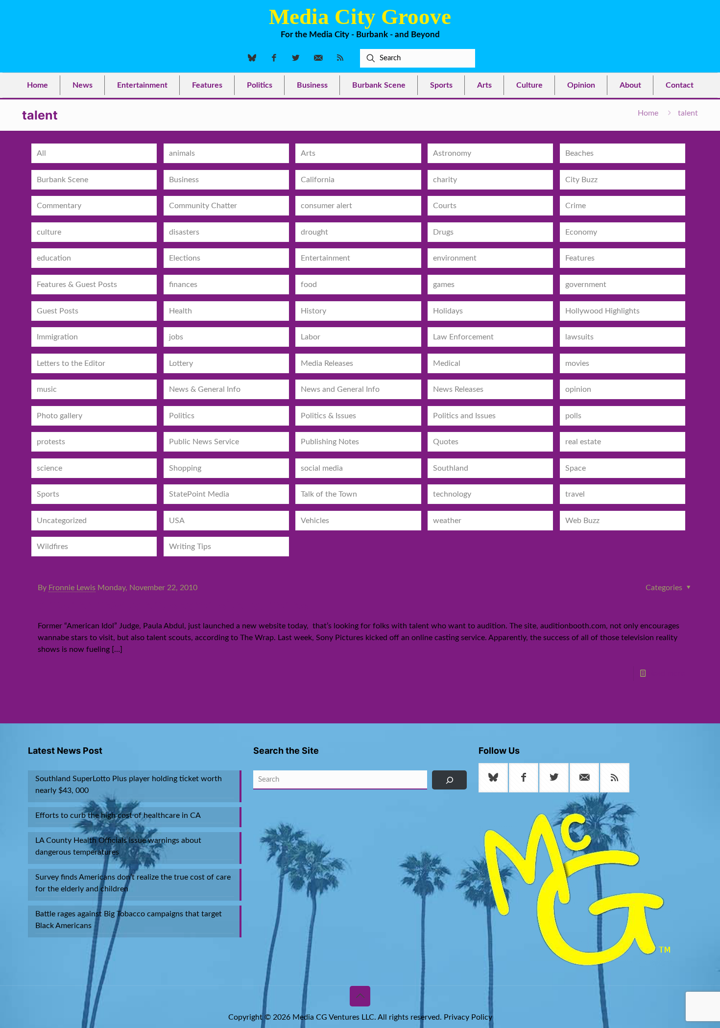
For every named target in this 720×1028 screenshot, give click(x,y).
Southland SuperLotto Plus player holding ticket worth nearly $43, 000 (128, 784)
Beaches (579, 153)
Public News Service (204, 442)
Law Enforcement (463, 337)
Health (180, 311)
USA (177, 521)
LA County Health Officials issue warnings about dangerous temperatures (118, 846)
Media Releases (327, 363)
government (585, 284)
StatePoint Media (199, 494)
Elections (184, 258)
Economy (581, 232)
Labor (310, 337)
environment (455, 258)
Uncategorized (62, 521)
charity (445, 180)
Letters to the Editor (71, 363)
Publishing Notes (330, 442)
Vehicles (315, 521)
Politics (181, 416)
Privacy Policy (468, 1017)
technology (452, 494)
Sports (48, 494)
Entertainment (325, 258)
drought (314, 232)
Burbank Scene (62, 180)
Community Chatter (203, 206)
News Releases (458, 389)
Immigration (57, 337)
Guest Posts (57, 311)
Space (575, 468)
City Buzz (581, 180)
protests (51, 442)
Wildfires (52, 546)
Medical (446, 363)
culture (49, 232)
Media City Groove (360, 16)
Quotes (445, 442)
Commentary (59, 206)
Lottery (181, 363)
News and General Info (340, 389)
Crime (575, 206)
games (444, 284)
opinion (578, 389)
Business (184, 180)
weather (447, 521)
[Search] (449, 779)
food (309, 284)
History (313, 311)
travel (575, 494)
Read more (666, 673)
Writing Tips (190, 546)
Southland (450, 468)
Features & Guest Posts (77, 284)
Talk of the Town (329, 494)
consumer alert (326, 206)
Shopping (185, 468)
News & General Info (204, 389)
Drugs (443, 232)
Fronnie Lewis (72, 588)
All (41, 153)
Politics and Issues (464, 416)
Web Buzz (582, 521)
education (54, 258)
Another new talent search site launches (173, 605)
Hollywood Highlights (602, 311)
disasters (184, 232)
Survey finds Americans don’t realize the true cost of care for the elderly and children (133, 883)
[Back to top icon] (360, 996)
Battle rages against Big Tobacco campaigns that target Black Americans (128, 920)
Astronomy (452, 153)
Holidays (448, 311)
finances (183, 284)
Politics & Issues (328, 416)
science (49, 468)
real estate (583, 442)
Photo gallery (59, 416)
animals (182, 153)
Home (648, 113)
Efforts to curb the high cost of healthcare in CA (118, 815)
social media (322, 468)
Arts (308, 153)
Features (580, 258)
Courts (444, 206)
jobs (176, 337)
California (318, 180)
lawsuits (579, 337)
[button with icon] (493, 777)
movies (577, 363)
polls (573, 416)
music (47, 389)
